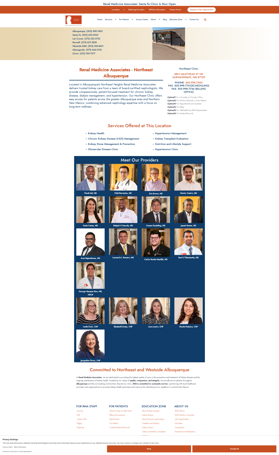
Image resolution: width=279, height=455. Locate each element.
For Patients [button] (124, 19)
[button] (205, 20)
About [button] (153, 19)
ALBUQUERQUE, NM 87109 (188, 77)
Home (99, 19)
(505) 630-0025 (90, 35)
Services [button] (108, 19)
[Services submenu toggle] (115, 19)
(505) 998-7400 (95, 31)
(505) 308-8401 (96, 46)
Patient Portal (175, 9)
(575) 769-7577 (87, 53)
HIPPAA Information (157, 9)
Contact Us (194, 19)
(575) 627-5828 (89, 42)
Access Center (142, 19)
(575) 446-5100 (94, 49)
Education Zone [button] (175, 19)
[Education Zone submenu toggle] (186, 19)
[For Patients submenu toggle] (132, 19)
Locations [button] (116, 9)
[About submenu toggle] (159, 19)
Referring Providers (136, 9)
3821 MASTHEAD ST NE (188, 74)
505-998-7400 (193, 82)
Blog (165, 19)
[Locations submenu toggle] (124, 10)
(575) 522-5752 (92, 38)
